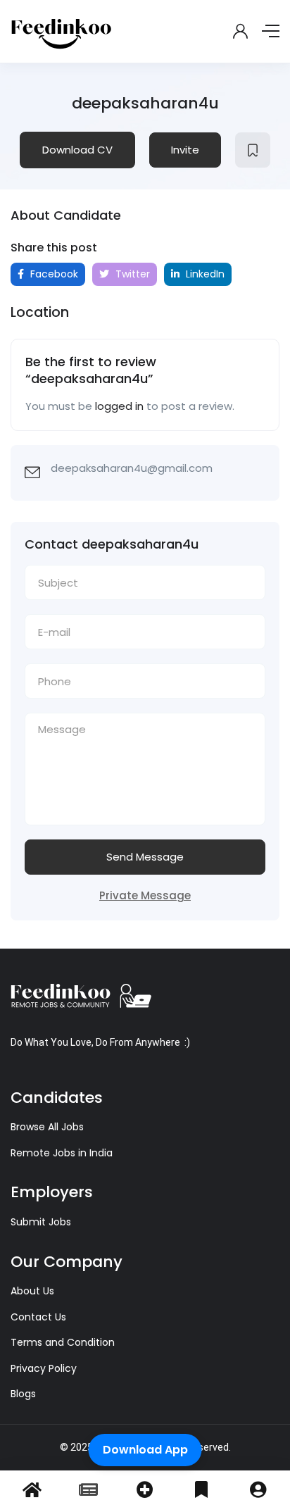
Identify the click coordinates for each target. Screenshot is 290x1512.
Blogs (23, 1394)
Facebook (52, 274)
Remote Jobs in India (62, 1153)
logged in (119, 406)
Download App (145, 1450)
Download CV (77, 149)
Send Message (145, 856)
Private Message (145, 895)
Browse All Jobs (47, 1127)
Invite (185, 149)
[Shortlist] (252, 150)
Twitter (131, 274)
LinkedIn (204, 274)
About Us (32, 1291)
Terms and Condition (63, 1342)
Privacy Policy (44, 1368)
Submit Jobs (41, 1222)
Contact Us (38, 1317)
